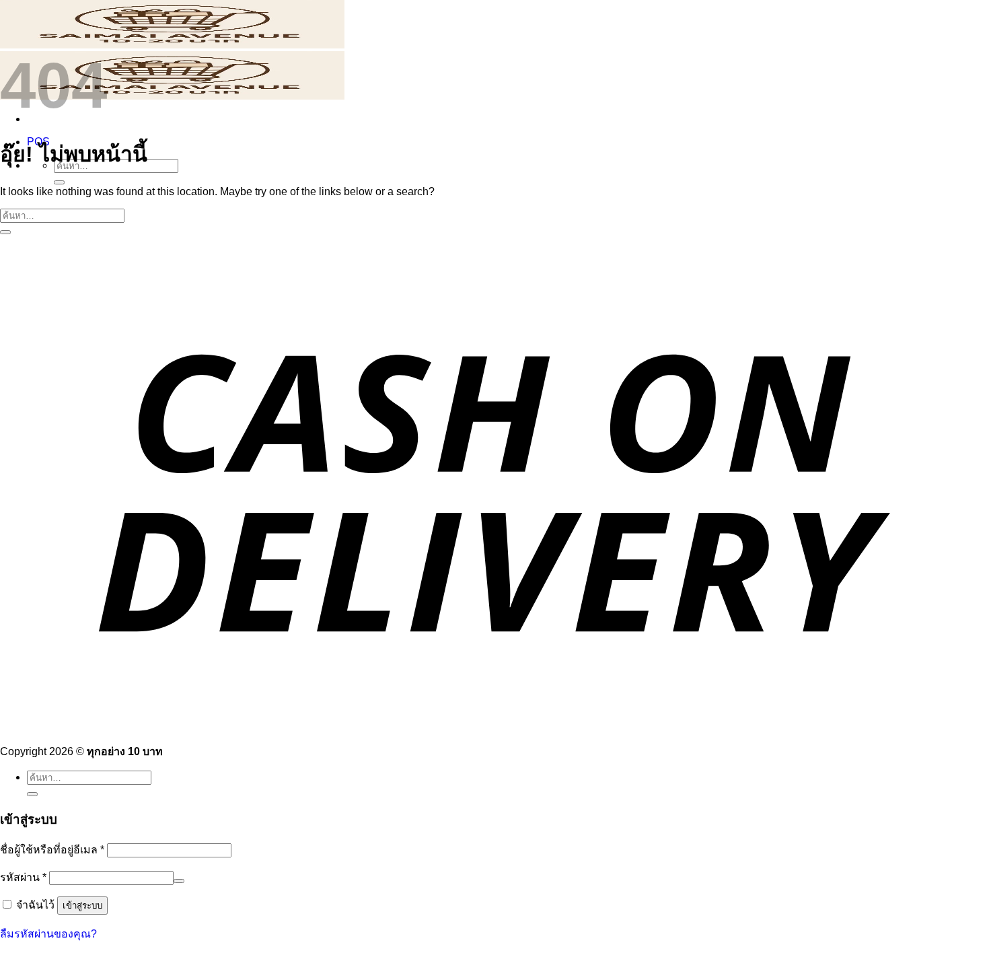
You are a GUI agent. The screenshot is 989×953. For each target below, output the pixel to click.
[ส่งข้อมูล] (59, 182)
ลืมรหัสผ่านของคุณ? (48, 934)
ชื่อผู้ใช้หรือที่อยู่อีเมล (52, 849)
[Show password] (179, 881)
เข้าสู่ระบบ (82, 906)
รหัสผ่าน (23, 877)
